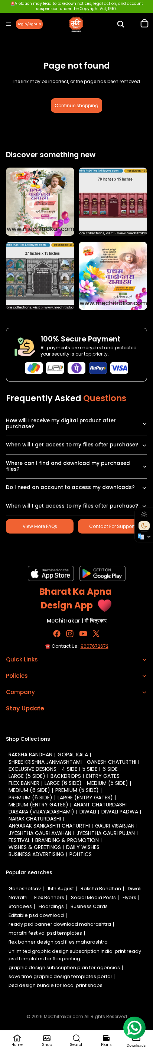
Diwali (87, 811)
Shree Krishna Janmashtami (45, 762)
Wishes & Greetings (35, 847)
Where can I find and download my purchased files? (68, 466)
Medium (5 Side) (107, 783)
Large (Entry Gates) (85, 797)
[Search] (120, 24)
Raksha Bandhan (30, 754)
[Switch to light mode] (144, 514)
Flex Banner (24, 783)
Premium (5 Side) (77, 790)
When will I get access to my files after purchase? (72, 444)
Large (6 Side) (63, 783)
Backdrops (66, 776)
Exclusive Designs (32, 769)
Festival (19, 840)
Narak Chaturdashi (35, 818)
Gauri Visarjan (114, 825)
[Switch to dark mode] (144, 525)
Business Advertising (36, 854)
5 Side (89, 769)
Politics (80, 854)
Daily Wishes (83, 847)
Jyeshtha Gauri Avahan (40, 833)
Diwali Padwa (119, 811)
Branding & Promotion (67, 840)
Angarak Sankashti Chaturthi (49, 825)
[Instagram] (69, 633)
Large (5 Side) (27, 776)
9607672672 (94, 646)
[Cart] (144, 24)
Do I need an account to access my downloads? (70, 487)
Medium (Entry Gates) (38, 804)
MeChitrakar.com (63, 1016)
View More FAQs (40, 526)
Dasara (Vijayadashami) (41, 811)
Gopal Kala (73, 754)
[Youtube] (83, 633)
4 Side (69, 769)
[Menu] (8, 24)
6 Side (110, 769)
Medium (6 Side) (29, 790)
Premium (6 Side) (30, 797)
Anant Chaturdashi (100, 804)
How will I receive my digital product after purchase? (61, 423)
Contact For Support (112, 526)
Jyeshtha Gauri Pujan (105, 833)
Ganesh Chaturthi (111, 762)
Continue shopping (76, 105)
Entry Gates (103, 776)
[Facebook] (56, 633)
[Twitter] (96, 633)
